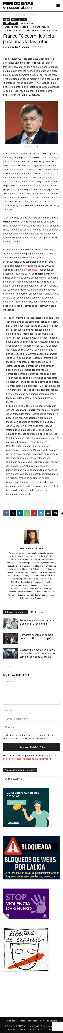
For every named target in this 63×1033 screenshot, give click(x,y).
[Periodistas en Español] (18, 6)
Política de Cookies (48, 1020)
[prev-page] (5, 665)
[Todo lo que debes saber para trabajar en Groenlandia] (10, 623)
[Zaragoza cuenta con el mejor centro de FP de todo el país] (10, 638)
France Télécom (12, 30)
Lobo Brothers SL (47, 1029)
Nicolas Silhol (50, 30)
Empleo (34, 14)
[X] (13, 513)
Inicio (5, 14)
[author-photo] (31, 544)
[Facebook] (6, 513)
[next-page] (10, 665)
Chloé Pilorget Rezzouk (16, 26)
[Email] (55, 513)
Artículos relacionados (15, 612)
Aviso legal (11, 1020)
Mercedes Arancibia (18, 46)
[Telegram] (41, 513)
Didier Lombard (40, 26)
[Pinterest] (34, 513)
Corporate (31, 269)
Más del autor (36, 612)
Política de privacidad (28, 1020)
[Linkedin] (20, 513)
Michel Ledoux (32, 30)
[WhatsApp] (27, 513)
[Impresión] (48, 513)
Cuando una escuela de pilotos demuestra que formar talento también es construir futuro (37, 653)
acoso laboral (27, 23)
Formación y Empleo (19, 14)
